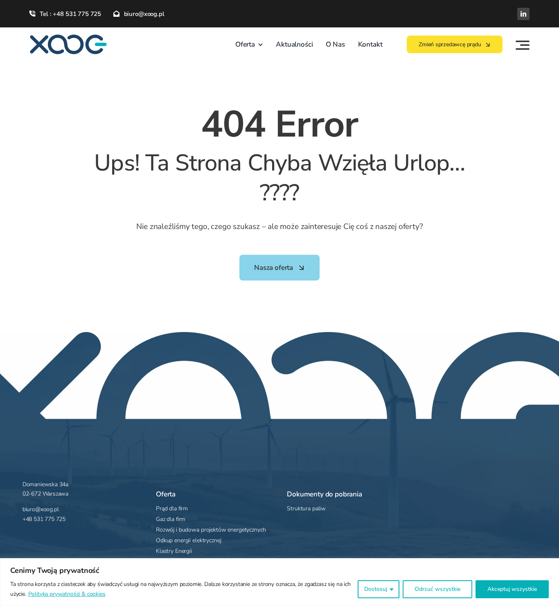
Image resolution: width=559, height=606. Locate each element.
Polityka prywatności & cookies (67, 594)
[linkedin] (523, 14)
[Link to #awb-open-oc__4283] (523, 44)
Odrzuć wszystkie (437, 589)
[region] (279, 582)
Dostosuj (375, 589)
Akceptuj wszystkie (512, 589)
